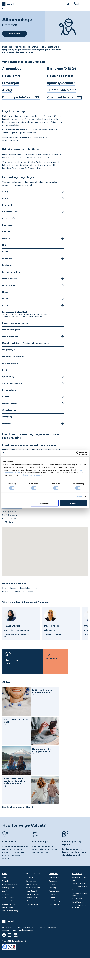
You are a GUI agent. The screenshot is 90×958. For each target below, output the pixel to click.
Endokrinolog (54, 878)
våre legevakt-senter (53, 449)
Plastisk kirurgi (54, 891)
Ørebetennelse (9, 410)
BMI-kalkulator (31, 901)
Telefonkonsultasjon (79, 886)
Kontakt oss (77, 874)
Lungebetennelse (10, 336)
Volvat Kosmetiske (33, 888)
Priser (4, 878)
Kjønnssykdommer (61, 83)
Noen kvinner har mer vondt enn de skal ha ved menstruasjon (14, 781)
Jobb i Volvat (7, 901)
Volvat (4, 874)
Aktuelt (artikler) (8, 888)
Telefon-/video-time (61, 90)
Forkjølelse (7, 258)
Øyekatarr (7, 423)
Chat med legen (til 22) (64, 97)
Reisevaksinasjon (10, 363)
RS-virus (6, 370)
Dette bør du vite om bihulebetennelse (42, 691)
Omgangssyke (8, 350)
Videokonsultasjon (79, 883)
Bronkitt (6, 231)
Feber (5, 252)
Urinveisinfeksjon (10, 403)
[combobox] (67, 4)
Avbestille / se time (9, 884)
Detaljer (80, 496)
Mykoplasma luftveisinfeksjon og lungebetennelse (25, 343)
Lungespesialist (55, 904)
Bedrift (4, 891)
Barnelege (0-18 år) (61, 69)
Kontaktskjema (77, 902)
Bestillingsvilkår (8, 907)
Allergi (7, 90)
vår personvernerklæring (32, 475)
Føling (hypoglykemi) (11, 272)
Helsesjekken (31, 881)
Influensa (6, 298)
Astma (5, 198)
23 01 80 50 (11, 518)
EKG (4, 245)
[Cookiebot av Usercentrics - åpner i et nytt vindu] (77, 453)
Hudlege (52, 884)
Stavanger (19, 591)
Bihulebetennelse (10, 211)
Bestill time (53, 874)
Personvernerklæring (10, 911)
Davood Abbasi (51, 626)
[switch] (34, 488)
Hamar (30, 591)
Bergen (13, 588)
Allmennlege (12, 69)
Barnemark (7, 205)
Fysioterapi (53, 894)
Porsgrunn (6, 591)
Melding (9, 522)
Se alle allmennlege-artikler (16, 807)
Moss (36, 588)
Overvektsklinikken (33, 897)
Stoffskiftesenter (32, 894)
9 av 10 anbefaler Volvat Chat (16, 720)
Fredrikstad (25, 588)
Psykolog (52, 888)
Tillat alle (73, 503)
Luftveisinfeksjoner (11, 330)
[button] (45, 548)
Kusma (5, 305)
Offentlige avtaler (8, 897)
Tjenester (5, 9)
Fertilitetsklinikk (31, 891)
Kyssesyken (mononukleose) (15, 323)
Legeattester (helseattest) (27, 314)
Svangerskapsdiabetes (12, 383)
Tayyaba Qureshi (12, 626)
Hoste (5, 292)
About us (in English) (9, 904)
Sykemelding (8, 376)
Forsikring (5, 894)
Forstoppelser (8, 265)
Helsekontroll (12, 76)
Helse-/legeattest (60, 76)
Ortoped (52, 897)
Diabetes (6, 238)
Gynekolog (53, 881)
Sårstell (5, 396)
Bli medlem (6, 881)
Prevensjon (10, 83)
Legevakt (29, 878)
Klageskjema (77, 899)
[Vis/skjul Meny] (85, 4)
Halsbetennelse (9, 278)
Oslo (4, 588)
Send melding (77, 890)
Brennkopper (8, 225)
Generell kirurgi (54, 901)
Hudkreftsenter (31, 884)
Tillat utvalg (44, 503)
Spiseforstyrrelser (32, 904)
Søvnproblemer (9, 390)
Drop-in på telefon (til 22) (21, 97)
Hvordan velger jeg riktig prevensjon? (41, 750)
